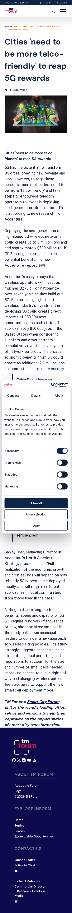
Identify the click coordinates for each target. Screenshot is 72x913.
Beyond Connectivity (25, 26)
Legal (18, 791)
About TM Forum (34, 774)
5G (59, 26)
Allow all (36, 503)
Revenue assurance (46, 26)
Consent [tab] (13, 395)
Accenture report (21, 265)
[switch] (62, 462)
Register (62, 3)
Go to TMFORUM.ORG (17, 3)
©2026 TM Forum (27, 796)
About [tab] (59, 395)
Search (20, 831)
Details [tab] (36, 395)
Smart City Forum (43, 701)
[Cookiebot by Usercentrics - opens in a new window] (51, 384)
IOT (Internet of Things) (17, 29)
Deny (36, 525)
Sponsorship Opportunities (34, 836)
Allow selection (36, 514)
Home (19, 820)
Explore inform (33, 808)
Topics (19, 825)
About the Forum (27, 786)
